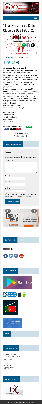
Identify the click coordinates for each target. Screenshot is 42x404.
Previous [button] (8, 211)
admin (16, 57)
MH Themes (31, 402)
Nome (7, 176)
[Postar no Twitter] (9, 62)
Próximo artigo (19, 136)
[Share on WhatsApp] (13, 62)
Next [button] (34, 211)
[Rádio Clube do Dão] (21, 8)
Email (7, 182)
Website (8, 188)
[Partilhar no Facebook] (5, 62)
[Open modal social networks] (17, 62)
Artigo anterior (22, 133)
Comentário (9, 160)
